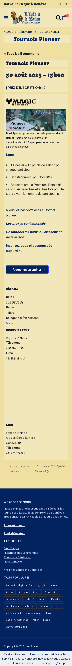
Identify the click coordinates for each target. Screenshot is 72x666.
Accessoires (50, 585)
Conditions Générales (17, 557)
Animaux (23, 592)
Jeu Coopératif (13, 612)
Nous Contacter (13, 561)
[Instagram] (60, 4)
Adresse (10, 592)
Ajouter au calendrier (27, 269)
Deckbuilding (13, 598)
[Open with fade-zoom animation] (58, 18)
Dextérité (29, 598)
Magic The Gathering (17, 619)
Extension (45, 605)
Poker (35, 619)
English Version (14, 533)
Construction (51, 592)
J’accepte (62, 663)
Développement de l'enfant (20, 605)
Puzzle (46, 619)
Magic (10, 323)
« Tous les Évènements (21, 53)
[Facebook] (55, 4)
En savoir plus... (14, 525)
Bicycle (36, 592)
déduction (55, 598)
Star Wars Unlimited (16, 626)
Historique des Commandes (21, 552)
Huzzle (58, 605)
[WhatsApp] (65, 4)
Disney (42, 598)
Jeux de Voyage (33, 612)
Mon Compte (11, 548)
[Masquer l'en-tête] (26, 17)
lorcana (50, 612)
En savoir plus (45, 663)
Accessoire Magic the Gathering (23, 585)
